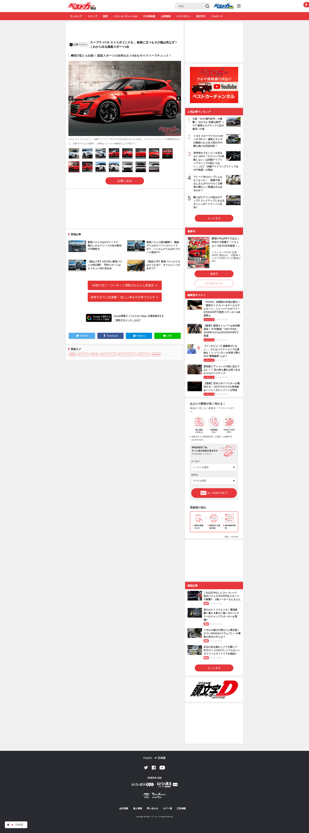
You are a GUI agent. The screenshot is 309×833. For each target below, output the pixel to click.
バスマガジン (183, 16)
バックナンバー (214, 283)
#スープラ (144, 354)
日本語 (162, 757)
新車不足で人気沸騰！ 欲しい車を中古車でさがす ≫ (125, 297)
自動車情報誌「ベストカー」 (82, 6)
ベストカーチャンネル (125, 16)
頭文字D (200, 16)
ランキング (76, 16)
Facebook (154, 768)
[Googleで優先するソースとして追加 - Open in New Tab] (99, 318)
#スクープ (83, 354)
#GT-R (94, 354)
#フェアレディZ (108, 354)
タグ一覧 (167, 808)
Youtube (162, 768)
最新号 (214, 273)
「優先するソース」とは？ (127, 320)
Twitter (146, 767)
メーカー (195, 461)
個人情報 (137, 808)
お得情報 (166, 16)
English (147, 757)
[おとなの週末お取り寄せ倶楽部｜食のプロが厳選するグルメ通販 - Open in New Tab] (142, 785)
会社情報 (123, 808)
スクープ (92, 16)
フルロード (217, 16)
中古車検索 (149, 16)
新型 (105, 16)
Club (223, 6)
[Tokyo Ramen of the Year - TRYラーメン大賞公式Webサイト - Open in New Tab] (154, 796)
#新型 (72, 354)
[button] (70, 98)
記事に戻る (124, 181)
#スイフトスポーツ (127, 354)
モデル (194, 474)
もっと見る (214, 218)
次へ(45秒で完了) (214, 492)
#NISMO (156, 354)
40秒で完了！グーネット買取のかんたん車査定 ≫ (125, 285)
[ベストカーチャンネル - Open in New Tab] (214, 85)
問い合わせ (152, 808)
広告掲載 (181, 808)
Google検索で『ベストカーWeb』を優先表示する (139, 315)
